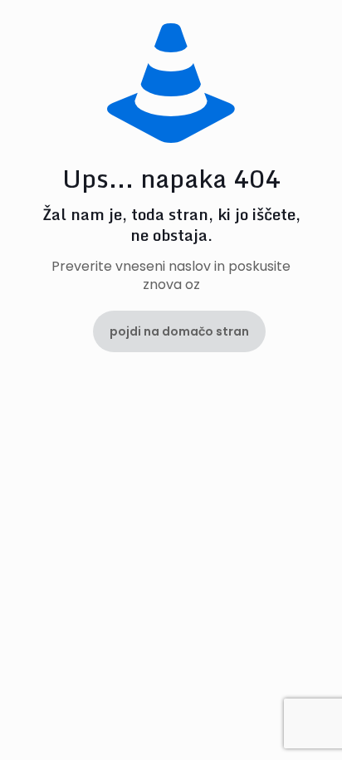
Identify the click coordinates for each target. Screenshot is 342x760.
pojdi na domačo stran (179, 331)
